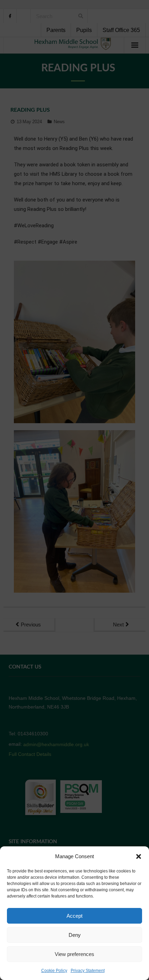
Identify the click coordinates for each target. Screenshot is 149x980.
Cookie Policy (54, 971)
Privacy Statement (88, 971)
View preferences (74, 954)
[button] (138, 856)
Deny (75, 935)
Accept (74, 915)
